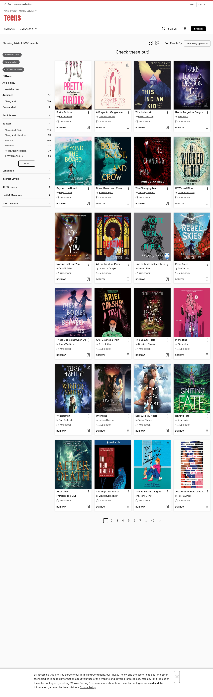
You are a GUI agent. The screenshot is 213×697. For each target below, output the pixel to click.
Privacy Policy (119, 674)
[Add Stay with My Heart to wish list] (167, 431)
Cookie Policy (88, 687)
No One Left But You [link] (68, 264)
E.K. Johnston (65, 116)
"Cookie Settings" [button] (80, 683)
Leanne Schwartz (107, 116)
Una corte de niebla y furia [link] (150, 264)
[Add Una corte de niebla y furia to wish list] (167, 279)
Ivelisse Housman (107, 420)
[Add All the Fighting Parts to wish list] (128, 279)
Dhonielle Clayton (146, 344)
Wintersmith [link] (63, 415)
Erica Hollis (183, 116)
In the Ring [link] (181, 340)
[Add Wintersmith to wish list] (88, 431)
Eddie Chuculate (145, 116)
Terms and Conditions (92, 674)
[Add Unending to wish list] (128, 431)
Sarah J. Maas (144, 268)
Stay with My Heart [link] (146, 415)
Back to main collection (19, 4)
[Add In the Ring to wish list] (207, 355)
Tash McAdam (66, 268)
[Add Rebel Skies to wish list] (207, 279)
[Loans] (184, 29)
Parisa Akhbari (185, 496)
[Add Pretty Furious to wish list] (88, 128)
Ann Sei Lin (183, 268)
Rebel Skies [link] (181, 264)
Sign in (198, 29)
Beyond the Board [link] (66, 188)
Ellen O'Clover (144, 496)
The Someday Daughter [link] (148, 491)
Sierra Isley (183, 344)
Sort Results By (173, 43)
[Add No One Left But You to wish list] (88, 279)
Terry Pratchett (66, 420)
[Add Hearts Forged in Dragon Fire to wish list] (207, 128)
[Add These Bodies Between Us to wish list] (88, 355)
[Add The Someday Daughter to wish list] (167, 507)
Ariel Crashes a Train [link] (107, 340)
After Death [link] (62, 491)
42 (152, 521)
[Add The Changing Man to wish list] (167, 203)
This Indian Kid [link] (143, 112)
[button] (169, 29)
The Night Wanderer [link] (107, 491)
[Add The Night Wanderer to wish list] (128, 507)
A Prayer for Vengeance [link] (109, 112)
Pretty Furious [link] (64, 112)
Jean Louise (183, 420)
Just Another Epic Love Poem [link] (190, 491)
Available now (12, 89)
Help (192, 4)
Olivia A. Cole (105, 344)
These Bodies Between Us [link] (71, 340)
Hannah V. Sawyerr (108, 268)
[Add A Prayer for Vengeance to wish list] (128, 128)
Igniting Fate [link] (182, 415)
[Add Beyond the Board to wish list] (88, 203)
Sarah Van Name (67, 344)
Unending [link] (101, 415)
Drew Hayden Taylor (108, 496)
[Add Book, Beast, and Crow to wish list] (128, 203)
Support (202, 4)
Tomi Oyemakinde (146, 192)
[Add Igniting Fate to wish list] (207, 431)
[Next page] (160, 521)
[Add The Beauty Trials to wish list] (167, 355)
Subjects (9, 29)
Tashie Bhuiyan (145, 420)
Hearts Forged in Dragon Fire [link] (190, 112)
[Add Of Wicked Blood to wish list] (207, 203)
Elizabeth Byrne (106, 192)
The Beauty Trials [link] (145, 340)
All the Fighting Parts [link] (108, 264)
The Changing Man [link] (146, 188)
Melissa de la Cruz (67, 496)
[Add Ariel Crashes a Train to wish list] (128, 355)
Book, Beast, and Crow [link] (109, 188)
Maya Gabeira (65, 192)
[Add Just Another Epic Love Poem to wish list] (207, 507)
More (26, 163)
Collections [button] (27, 29)
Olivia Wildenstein (186, 192)
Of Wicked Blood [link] (184, 188)
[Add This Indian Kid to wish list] (167, 128)
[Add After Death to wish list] (88, 507)
